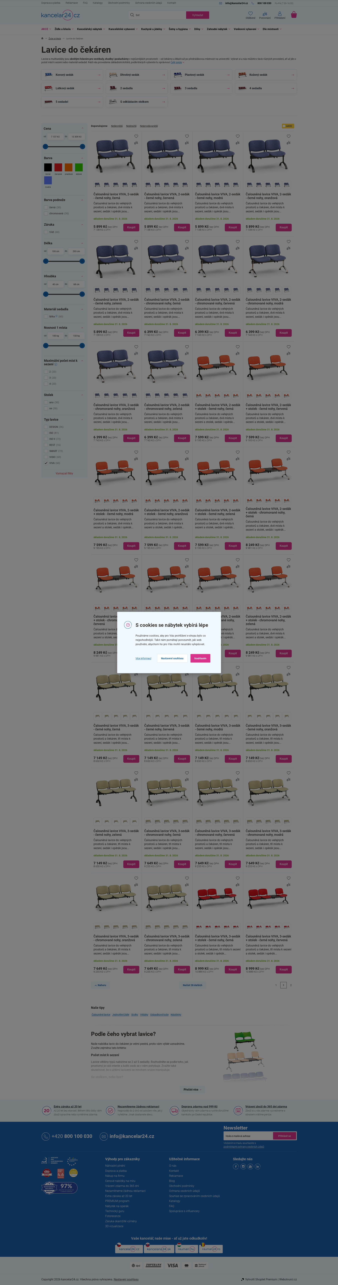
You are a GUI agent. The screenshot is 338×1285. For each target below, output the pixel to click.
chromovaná (58, 213)
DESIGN (56, 426)
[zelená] (79, 169)
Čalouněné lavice (101, 1014)
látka (55, 316)
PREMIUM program (117, 1201)
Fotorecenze (112, 1216)
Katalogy (98, 2)
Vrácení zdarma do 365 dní (122, 1186)
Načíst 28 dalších (192, 985)
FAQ (85, 2)
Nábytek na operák (117, 1206)
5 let (54, 232)
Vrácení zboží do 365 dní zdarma (266, 1106)
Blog (172, 1181)
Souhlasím (200, 658)
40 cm (56, 284)
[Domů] (42, 39)
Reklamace (72, 2)
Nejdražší (131, 126)
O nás (172, 1165)
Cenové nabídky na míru (120, 1181)
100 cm (55, 251)
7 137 (54, 137)
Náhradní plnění (115, 1165)
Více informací (143, 658)
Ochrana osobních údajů (148, 2)
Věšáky (144, 1014)
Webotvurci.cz (288, 1279)
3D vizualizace (114, 1226)
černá (54, 207)
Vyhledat (197, 15)
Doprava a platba (50, 2)
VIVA (54, 463)
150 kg (76, 336)
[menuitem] (45, 29)
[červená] (58, 169)
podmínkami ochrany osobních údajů (244, 1146)
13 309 (75, 137)
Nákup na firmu (115, 1175)
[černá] (48, 169)
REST (54, 445)
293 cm (76, 251)
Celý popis (176, 62)
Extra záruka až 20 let (67, 1106)
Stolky (134, 1014)
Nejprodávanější (149, 126)
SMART (55, 451)
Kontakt (171, 2)
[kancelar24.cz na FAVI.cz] (46, 1175)
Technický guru (114, 1211)
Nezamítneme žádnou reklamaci (138, 1106)
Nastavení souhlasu (172, 658)
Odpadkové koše (159, 1014)
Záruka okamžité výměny (121, 1221)
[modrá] (48, 182)
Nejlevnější (117, 126)
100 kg (55, 336)
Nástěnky (176, 1014)
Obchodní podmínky (119, 2)
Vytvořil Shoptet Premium (261, 1279)
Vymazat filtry (64, 473)
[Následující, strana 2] (283, 985)
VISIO (54, 457)
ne (53, 408)
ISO (53, 432)
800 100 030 (72, 1136)
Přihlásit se (284, 1136)
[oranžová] (69, 169)
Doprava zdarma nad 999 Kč (200, 1106)
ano (53, 402)
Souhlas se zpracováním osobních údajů (194, 1196)
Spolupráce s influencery (184, 1211)
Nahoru (102, 985)
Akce (289, 126)
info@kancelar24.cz (132, 1136)
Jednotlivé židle (120, 1014)
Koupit (131, 227)
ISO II (54, 438)
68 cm (76, 284)
